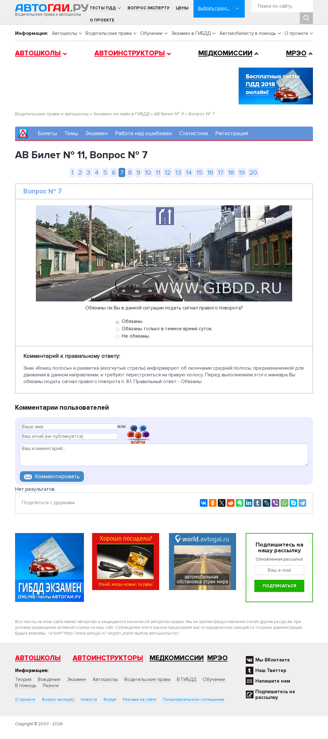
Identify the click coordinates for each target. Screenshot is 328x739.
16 (210, 172)
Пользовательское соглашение (194, 699)
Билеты (47, 133)
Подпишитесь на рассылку (275, 694)
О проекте (102, 20)
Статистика (193, 133)
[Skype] (293, 503)
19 (242, 172)
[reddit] (230, 503)
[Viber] (275, 503)
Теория (23, 679)
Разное (51, 685)
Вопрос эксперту (148, 8)
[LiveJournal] (266, 503)
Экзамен (96, 133)
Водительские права (109, 33)
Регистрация (231, 133)
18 (231, 172)
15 (199, 172)
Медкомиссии (225, 53)
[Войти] (138, 427)
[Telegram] (302, 503)
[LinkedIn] (248, 503)
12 (168, 172)
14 (189, 172)
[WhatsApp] (284, 503)
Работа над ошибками (143, 133)
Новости (89, 699)
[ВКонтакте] (204, 503)
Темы (71, 133)
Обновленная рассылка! (279, 559)
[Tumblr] (257, 503)
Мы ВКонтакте (272, 660)
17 (221, 172)
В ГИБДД (186, 679)
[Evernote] (239, 503)
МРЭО (296, 53)
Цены (182, 8)
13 (178, 172)
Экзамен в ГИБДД (191, 33)
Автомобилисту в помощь (247, 33)
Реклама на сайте (139, 699)
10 (148, 172)
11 (158, 172)
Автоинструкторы (129, 53)
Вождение (49, 679)
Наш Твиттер (270, 670)
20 (253, 172)
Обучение (151, 33)
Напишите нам (272, 681)
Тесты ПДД (103, 8)
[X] (222, 503)
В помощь (26, 685)
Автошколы (64, 33)
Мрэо (217, 658)
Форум (109, 699)
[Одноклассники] (213, 503)
